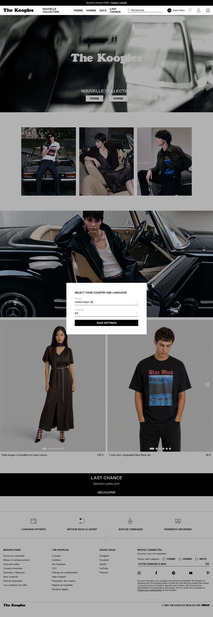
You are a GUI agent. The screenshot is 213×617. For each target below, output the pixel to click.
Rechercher (137, 10)
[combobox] (106, 302)
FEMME (114, 3)
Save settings (107, 322)
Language (79, 312)
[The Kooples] (18, 10)
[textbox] (106, 302)
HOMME (123, 3)
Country (84, 300)
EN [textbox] (76, 313)
